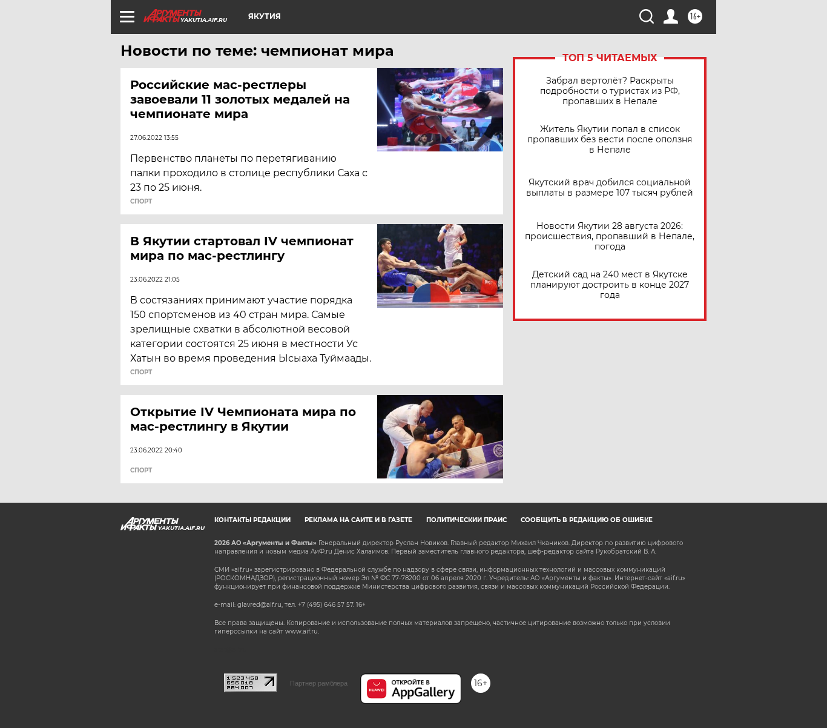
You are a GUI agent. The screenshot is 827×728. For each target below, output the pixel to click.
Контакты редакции (252, 520)
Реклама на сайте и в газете (358, 520)
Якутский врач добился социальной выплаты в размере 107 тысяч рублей (609, 187)
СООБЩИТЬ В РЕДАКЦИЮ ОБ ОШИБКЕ (587, 520)
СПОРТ (141, 202)
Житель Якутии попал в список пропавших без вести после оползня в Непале (609, 139)
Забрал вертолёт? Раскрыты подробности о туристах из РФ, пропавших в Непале (610, 91)
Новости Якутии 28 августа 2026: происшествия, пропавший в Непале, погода (609, 236)
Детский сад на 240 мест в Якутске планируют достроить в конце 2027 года (609, 285)
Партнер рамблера (319, 683)
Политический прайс (466, 520)
